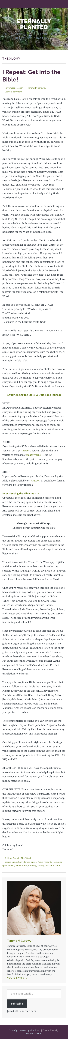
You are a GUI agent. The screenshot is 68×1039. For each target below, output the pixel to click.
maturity (48, 862)
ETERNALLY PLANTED (34, 24)
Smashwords (33, 454)
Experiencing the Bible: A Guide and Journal (34, 394)
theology (32, 865)
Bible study (17, 862)
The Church (21, 865)
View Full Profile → (17, 977)
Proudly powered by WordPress (24, 1030)
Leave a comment (13, 92)
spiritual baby (8, 865)
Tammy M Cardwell (37, 88)
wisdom (56, 865)
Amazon (25, 450)
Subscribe (17, 1003)
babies (8, 862)
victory (41, 865)
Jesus (40, 862)
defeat (26, 862)
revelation (57, 862)
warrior (48, 865)
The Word (26, 858)
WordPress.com (33, 1033)
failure (34, 862)
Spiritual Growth (12, 858)
